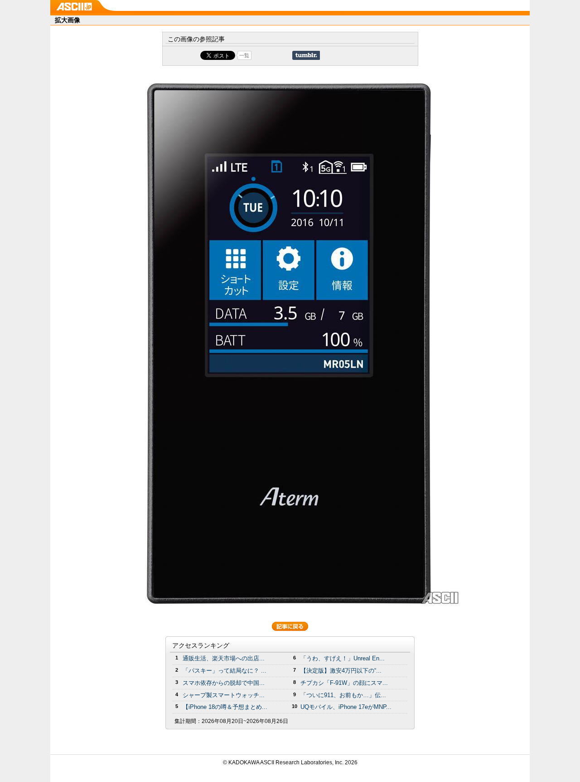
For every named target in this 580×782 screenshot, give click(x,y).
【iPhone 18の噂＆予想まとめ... (225, 706)
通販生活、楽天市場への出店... (224, 658)
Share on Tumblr (306, 55)
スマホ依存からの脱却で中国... (224, 682)
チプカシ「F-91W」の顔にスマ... (344, 682)
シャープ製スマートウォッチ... (224, 695)
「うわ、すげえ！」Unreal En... (342, 658)
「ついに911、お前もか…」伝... (343, 695)
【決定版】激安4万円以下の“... (341, 670)
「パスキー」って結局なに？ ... (224, 670)
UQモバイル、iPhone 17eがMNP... (346, 706)
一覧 (244, 55)
